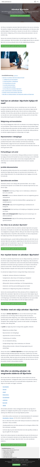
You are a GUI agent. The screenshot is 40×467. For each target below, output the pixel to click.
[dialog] (20, 462)
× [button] (38, 459)
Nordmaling (6, 386)
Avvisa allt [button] (24, 464)
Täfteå (4, 405)
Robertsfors (6, 394)
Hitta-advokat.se (6, 2)
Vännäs (4, 389)
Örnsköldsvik (6, 397)
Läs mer (31, 462)
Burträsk (5, 402)
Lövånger (5, 400)
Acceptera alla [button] (16, 464)
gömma (15, 75)
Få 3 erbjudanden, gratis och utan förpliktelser (20, 15)
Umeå (4, 392)
